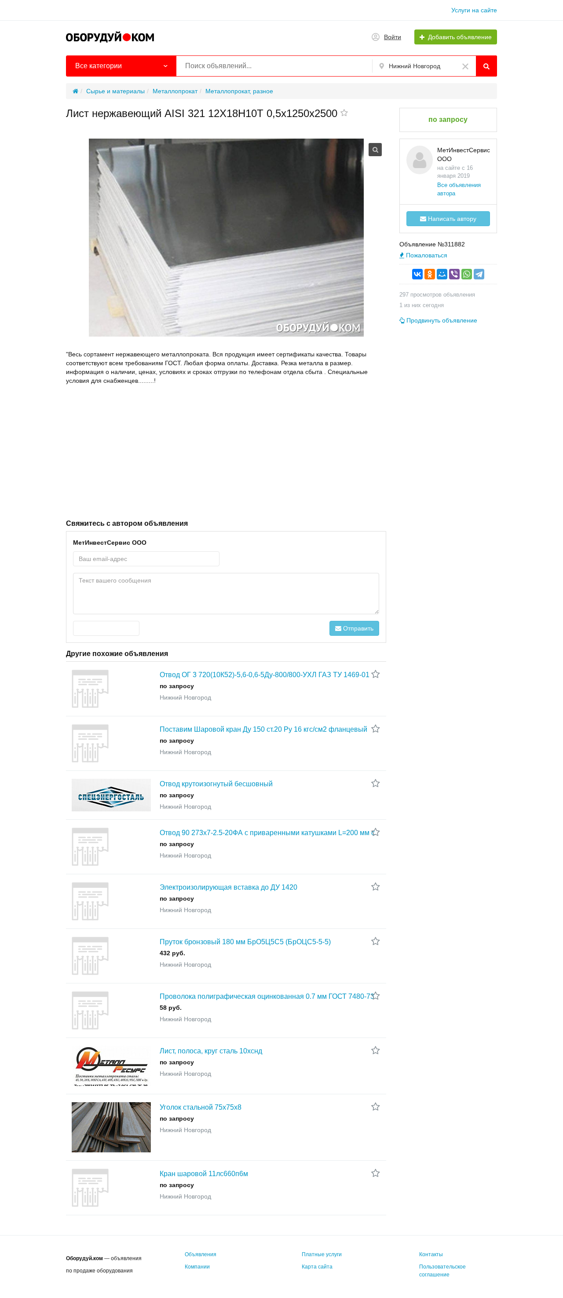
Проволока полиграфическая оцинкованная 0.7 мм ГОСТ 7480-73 (267, 996)
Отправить (357, 628)
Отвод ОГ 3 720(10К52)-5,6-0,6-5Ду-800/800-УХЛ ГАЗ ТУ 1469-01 (264, 674)
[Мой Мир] (442, 274)
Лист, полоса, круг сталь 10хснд (211, 1051)
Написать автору (451, 218)
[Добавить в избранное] (344, 113)
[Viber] (454, 274)
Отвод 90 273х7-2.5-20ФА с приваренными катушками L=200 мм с (267, 832)
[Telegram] (479, 274)
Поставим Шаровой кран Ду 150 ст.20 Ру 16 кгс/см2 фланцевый (263, 729)
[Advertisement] (226, 451)
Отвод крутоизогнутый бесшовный (216, 784)
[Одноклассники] (429, 274)
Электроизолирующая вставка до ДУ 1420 (228, 887)
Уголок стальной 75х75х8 (200, 1107)
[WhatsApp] (466, 274)
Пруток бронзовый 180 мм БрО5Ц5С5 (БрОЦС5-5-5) (245, 942)
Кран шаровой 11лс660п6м (204, 1173)
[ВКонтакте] (417, 274)
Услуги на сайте (474, 10)
